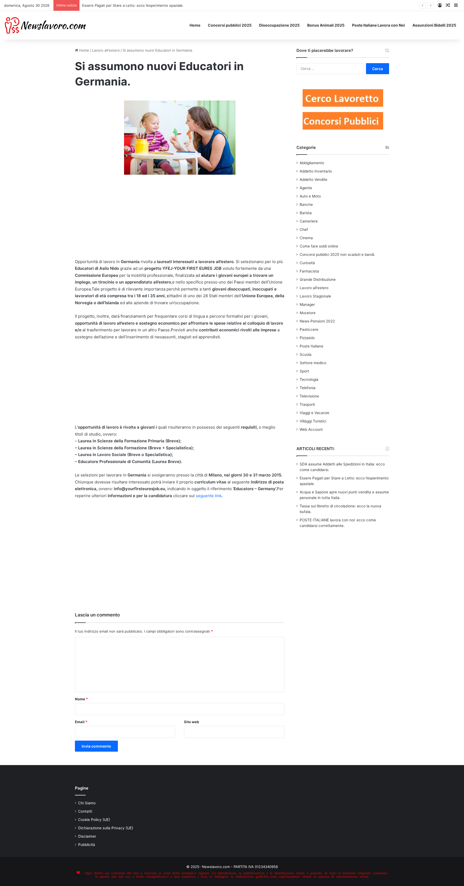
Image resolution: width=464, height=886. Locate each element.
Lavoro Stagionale (315, 296)
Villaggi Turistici (313, 421)
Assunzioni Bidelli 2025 (434, 25)
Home (195, 25)
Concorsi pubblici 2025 (230, 25)
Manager (307, 304)
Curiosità (307, 263)
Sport (304, 371)
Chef (304, 229)
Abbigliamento (312, 163)
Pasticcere (309, 329)
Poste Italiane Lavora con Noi (378, 25)
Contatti (85, 811)
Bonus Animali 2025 (326, 25)
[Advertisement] (179, 219)
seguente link (209, 495)
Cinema (306, 238)
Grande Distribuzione (318, 279)
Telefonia (308, 388)
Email (81, 722)
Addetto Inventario (316, 171)
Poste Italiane (311, 346)
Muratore (308, 313)
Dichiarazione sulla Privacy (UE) (105, 828)
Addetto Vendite (313, 179)
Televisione (309, 396)
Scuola (305, 354)
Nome (81, 699)
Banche (306, 204)
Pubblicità (86, 844)
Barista (306, 213)
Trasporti (307, 404)
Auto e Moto (310, 196)
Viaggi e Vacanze (314, 413)
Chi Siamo (87, 803)
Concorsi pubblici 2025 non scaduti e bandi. (337, 254)
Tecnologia (309, 379)
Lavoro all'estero (106, 50)
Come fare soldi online (319, 246)
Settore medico (313, 363)
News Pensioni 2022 (317, 321)
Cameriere (309, 221)
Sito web (191, 722)
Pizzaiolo (307, 338)
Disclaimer (87, 836)
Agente (306, 188)
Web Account (311, 429)
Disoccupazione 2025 (279, 25)
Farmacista (309, 271)
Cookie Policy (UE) (94, 819)
